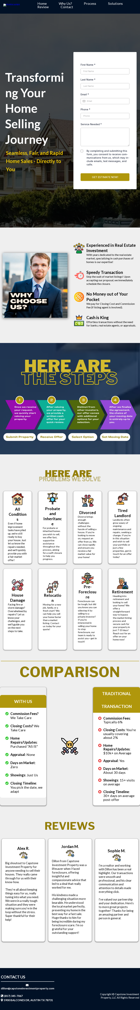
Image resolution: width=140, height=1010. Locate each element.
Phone (85, 109)
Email (85, 94)
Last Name (88, 79)
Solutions (115, 3)
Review (43, 7)
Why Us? (65, 3)
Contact (67, 7)
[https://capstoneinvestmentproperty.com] (11, 4)
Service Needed (91, 124)
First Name (88, 64)
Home (42, 3)
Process (90, 3)
